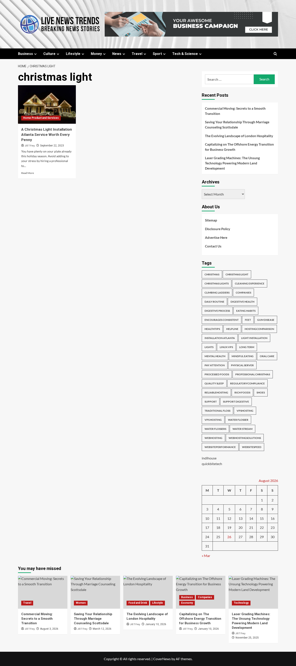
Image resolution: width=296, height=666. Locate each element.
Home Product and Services (41, 117)
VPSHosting (245, 410)
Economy (187, 602)
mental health (215, 356)
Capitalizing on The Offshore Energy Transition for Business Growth (239, 146)
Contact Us (213, 246)
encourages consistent (222, 319)
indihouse (209, 458)
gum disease (265, 319)
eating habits (245, 310)
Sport (157, 54)
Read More (27, 173)
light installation (254, 338)
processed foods (217, 374)
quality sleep (214, 383)
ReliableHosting (216, 392)
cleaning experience (249, 283)
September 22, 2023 (52, 145)
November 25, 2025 (247, 637)
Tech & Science (185, 54)
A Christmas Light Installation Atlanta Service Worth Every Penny (46, 134)
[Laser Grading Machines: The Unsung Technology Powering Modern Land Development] (253, 592)
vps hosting (213, 419)
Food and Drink (137, 602)
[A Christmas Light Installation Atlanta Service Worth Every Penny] (47, 104)
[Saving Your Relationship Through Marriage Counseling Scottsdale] (95, 592)
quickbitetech (212, 464)
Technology (241, 602)
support (211, 401)
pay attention (215, 365)
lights (209, 347)
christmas (212, 274)
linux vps (226, 347)
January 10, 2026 (155, 624)
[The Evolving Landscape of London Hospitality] (148, 592)
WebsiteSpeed (251, 447)
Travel (137, 54)
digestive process (217, 310)
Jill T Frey (30, 146)
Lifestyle (73, 54)
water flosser (238, 419)
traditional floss (217, 410)
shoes (261, 392)
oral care (267, 356)
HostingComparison (259, 329)
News (116, 54)
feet (248, 319)
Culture (49, 54)
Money (96, 54)
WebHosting (213, 438)
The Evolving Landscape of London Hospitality (239, 136)
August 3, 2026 (49, 628)
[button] (275, 54)
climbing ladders (217, 292)
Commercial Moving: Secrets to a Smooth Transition (235, 111)
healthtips (212, 329)
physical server (242, 365)
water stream (242, 428)
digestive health (242, 301)
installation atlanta (220, 338)
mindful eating (243, 356)
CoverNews (162, 659)
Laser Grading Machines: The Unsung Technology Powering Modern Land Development (232, 163)
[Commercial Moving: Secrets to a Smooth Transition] (42, 592)
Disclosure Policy (217, 229)
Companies (205, 597)
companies (243, 292)
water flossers (215, 428)
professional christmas (252, 374)
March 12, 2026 (102, 628)
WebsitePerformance (220, 447)
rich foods (242, 392)
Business (25, 54)
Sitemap (211, 220)
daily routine (214, 301)
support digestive (236, 401)
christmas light (237, 274)
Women (81, 602)
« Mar (206, 556)
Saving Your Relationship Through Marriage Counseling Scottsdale (237, 124)
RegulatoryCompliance (247, 383)
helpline (232, 329)
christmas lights (217, 283)
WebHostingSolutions (245, 438)
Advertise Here (216, 237)
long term (246, 347)
